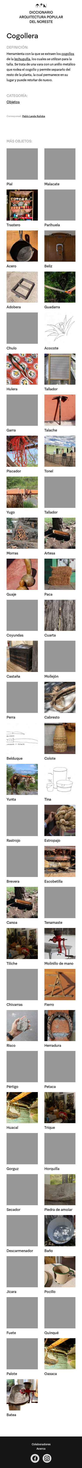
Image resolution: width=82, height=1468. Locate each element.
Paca (48, 594)
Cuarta (50, 635)
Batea (11, 1414)
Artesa (49, 553)
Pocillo (50, 1291)
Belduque (15, 758)
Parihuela (52, 224)
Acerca (41, 1448)
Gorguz (13, 1168)
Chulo (12, 348)
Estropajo (52, 840)
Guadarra (52, 306)
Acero (11, 265)
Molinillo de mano (58, 963)
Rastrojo (13, 840)
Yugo (11, 512)
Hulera (12, 388)
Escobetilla (53, 881)
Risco (11, 1045)
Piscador (14, 470)
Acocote (51, 348)
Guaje (11, 594)
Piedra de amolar (58, 1209)
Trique (49, 1127)
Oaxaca (50, 1373)
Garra (11, 430)
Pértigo (12, 1086)
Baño (48, 1250)
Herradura (52, 1045)
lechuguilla (22, 59)
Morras (12, 553)
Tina (47, 799)
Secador (13, 1209)
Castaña (13, 676)
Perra (11, 717)
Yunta (11, 799)
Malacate (51, 183)
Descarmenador (20, 1250)
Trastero (13, 224)
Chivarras (15, 1004)
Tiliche (12, 963)
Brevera (13, 881)
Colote (50, 758)
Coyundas (15, 635)
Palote (12, 1373)
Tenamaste (53, 922)
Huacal (12, 1127)
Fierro (49, 1004)
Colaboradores (41, 1444)
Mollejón (51, 676)
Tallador (51, 388)
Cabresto (52, 717)
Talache (50, 430)
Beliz (48, 265)
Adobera (14, 306)
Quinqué (51, 1332)
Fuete (11, 1332)
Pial (9, 183)
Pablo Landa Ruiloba (33, 116)
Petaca (50, 1086)
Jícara (11, 1291)
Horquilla (51, 1168)
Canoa (12, 922)
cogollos (67, 53)
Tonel (48, 470)
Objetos (13, 101)
